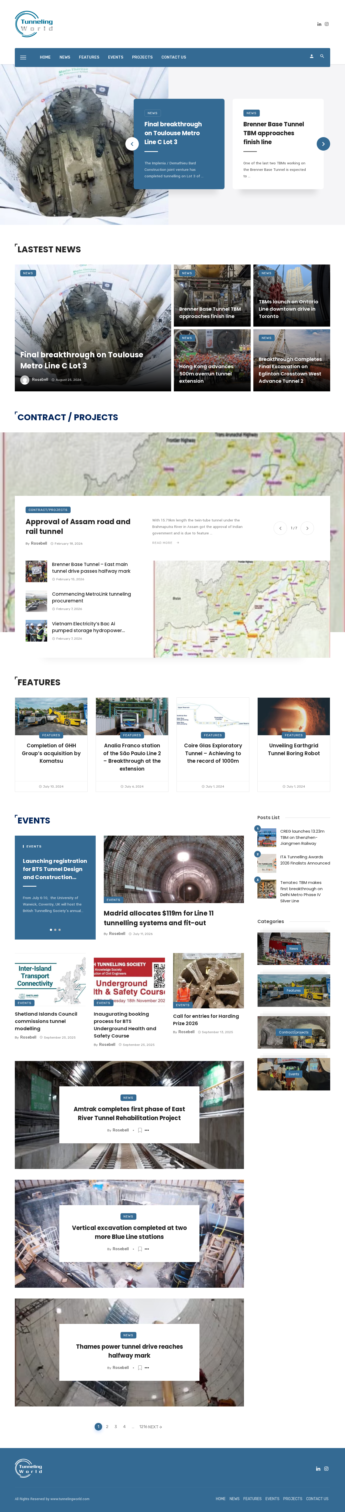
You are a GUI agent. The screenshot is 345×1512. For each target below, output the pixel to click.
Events (113, 900)
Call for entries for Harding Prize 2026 (206, 1020)
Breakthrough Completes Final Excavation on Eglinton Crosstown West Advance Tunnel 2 (290, 370)
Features (51, 735)
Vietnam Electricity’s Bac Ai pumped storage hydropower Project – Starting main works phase (87, 627)
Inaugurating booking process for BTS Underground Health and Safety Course (125, 1025)
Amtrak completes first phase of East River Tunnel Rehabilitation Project (129, 1113)
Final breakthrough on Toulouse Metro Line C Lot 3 (173, 133)
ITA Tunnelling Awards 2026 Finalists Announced (305, 860)
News (153, 113)
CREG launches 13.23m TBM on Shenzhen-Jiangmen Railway (302, 837)
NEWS (65, 57)
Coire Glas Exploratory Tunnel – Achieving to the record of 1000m (213, 753)
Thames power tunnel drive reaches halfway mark (129, 1351)
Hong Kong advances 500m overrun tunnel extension (206, 373)
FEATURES (89, 57)
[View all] (293, 949)
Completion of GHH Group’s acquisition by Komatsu (51, 753)
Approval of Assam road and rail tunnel (78, 526)
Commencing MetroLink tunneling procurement (91, 597)
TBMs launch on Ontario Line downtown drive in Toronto (288, 309)
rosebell (40, 379)
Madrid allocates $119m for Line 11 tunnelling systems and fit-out (159, 918)
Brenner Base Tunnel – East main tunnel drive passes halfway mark (91, 568)
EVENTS (115, 57)
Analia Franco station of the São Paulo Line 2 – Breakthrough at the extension (132, 757)
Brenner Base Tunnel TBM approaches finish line (273, 133)
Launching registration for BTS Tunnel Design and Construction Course (55, 869)
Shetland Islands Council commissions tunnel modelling (46, 1021)
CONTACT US (173, 57)
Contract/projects (48, 510)
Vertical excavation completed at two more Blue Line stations (129, 1232)
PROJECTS (142, 57)
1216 (142, 1426)
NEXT (153, 1426)
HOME (45, 57)
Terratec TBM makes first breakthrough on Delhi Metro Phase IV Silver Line (301, 892)
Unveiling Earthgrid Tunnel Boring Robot (294, 749)
